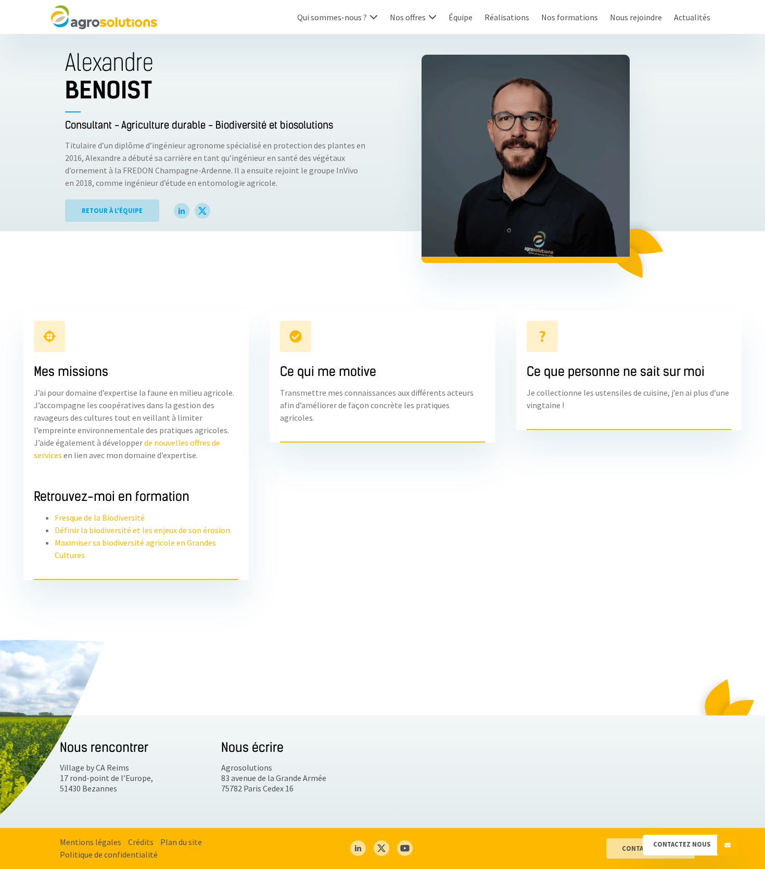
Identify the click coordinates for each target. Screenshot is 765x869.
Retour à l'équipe (112, 210)
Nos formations (569, 17)
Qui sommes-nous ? (332, 17)
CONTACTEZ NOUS (682, 844)
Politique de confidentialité (109, 854)
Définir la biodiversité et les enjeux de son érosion (142, 530)
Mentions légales (90, 842)
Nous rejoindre (636, 17)
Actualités (692, 17)
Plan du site (181, 842)
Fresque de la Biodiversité (100, 517)
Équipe (461, 17)
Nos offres (408, 17)
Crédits (141, 842)
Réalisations (506, 17)
